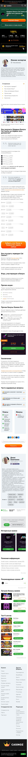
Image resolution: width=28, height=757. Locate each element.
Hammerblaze (16, 633)
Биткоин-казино (5, 701)
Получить (13, 348)
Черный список (5, 673)
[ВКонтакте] (18, 437)
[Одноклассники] (12, 437)
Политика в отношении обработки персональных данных (19, 720)
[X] (16, 437)
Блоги (17, 699)
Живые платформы (20, 679)
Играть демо (19, 622)
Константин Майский (12, 510)
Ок (23, 754)
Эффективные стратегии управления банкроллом (13, 565)
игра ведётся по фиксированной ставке (14, 189)
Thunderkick (15, 627)
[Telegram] (14, 437)
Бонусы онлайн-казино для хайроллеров (11, 563)
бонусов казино (15, 258)
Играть (8, 549)
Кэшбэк (4, 298)
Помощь (18, 726)
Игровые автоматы (5, 683)
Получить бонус (13, 20)
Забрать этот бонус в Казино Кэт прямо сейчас (13, 245)
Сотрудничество (5, 710)
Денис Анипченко (17, 62)
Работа (3, 712)
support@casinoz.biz (13, 2)
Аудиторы (18, 694)
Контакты (18, 728)
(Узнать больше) (10, 754)
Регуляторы (19, 692)
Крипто (18, 677)
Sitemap (18, 735)
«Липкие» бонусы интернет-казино (9, 568)
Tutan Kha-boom (17, 641)
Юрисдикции (19, 689)
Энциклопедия (4, 704)
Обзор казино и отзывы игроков (13, 25)
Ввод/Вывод (19, 675)
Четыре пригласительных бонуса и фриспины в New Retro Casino (19, 594)
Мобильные (19, 697)
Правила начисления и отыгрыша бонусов (11, 370)
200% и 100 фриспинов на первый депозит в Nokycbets (18, 604)
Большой (4, 340)
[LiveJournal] (8, 437)
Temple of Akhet (16, 626)
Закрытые (3, 676)
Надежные (3, 680)
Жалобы (18, 701)
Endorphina (15, 619)
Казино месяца (19, 687)
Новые (2, 671)
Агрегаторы (19, 682)
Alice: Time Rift (16, 649)
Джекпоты (3, 678)
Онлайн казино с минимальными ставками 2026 (12, 561)
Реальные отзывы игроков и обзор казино (13, 441)
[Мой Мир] (10, 437)
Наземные (18, 684)
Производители (20, 672)
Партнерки (3, 715)
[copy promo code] (16, 351)
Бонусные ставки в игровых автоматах (10, 570)
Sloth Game (15, 618)
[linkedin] (11, 464)
